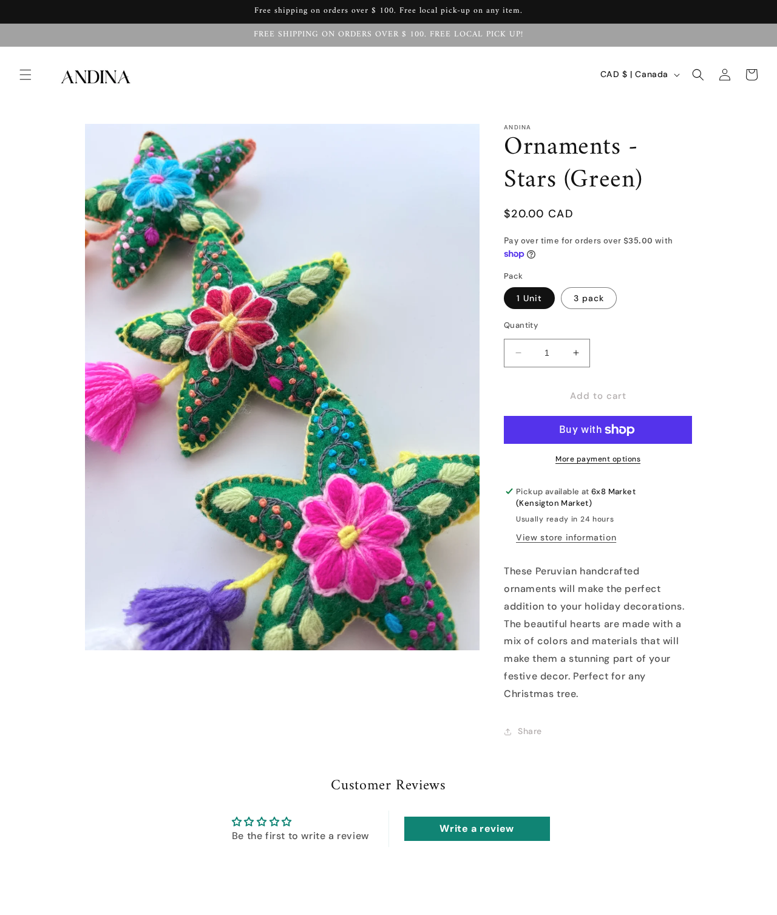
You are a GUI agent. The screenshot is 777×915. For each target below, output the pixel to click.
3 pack (589, 298)
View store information (566, 537)
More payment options (597, 459)
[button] (25, 74)
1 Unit (529, 298)
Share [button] (530, 731)
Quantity (521, 325)
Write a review (476, 828)
